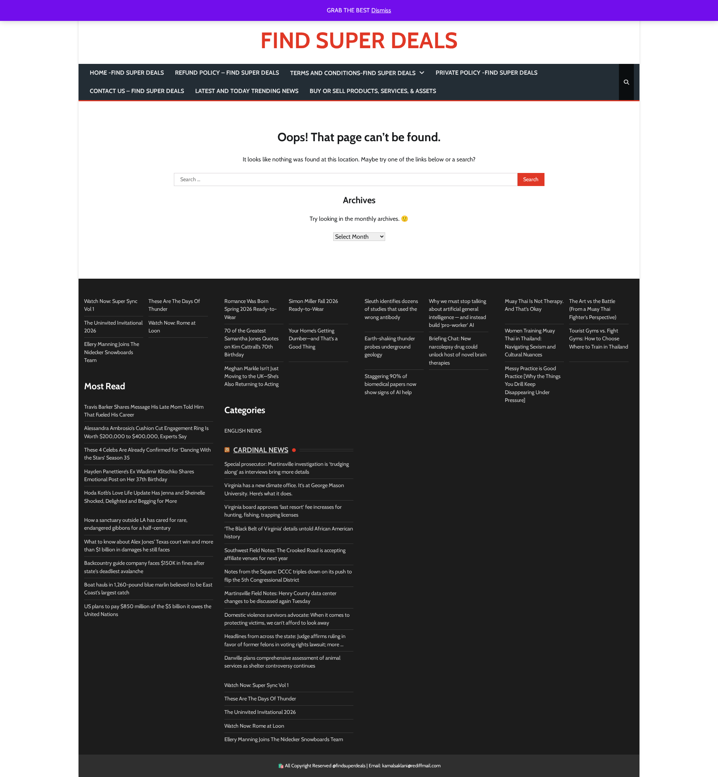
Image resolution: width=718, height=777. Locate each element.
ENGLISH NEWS (242, 430)
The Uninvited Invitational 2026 (260, 712)
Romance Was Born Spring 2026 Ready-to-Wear (250, 309)
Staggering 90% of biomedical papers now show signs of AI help (390, 384)
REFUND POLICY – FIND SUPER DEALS (227, 72)
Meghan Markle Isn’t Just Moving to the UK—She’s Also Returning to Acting (251, 376)
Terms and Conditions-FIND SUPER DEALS (352, 73)
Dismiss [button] (381, 10)
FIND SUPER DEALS (359, 40)
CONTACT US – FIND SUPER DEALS (137, 91)
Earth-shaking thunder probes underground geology (390, 346)
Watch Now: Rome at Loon (254, 725)
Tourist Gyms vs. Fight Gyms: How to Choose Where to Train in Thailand (598, 338)
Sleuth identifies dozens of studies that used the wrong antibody (391, 309)
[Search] (626, 82)
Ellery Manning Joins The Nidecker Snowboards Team (111, 352)
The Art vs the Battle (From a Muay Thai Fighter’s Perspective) (592, 309)
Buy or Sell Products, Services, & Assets (373, 91)
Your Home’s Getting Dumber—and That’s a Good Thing (313, 338)
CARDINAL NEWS (260, 450)
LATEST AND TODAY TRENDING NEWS (246, 91)
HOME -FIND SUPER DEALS (127, 72)
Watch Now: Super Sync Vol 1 (256, 685)
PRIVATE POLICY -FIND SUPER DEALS (486, 72)
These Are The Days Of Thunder (260, 698)
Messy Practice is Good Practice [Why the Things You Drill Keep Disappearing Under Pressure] (533, 384)
